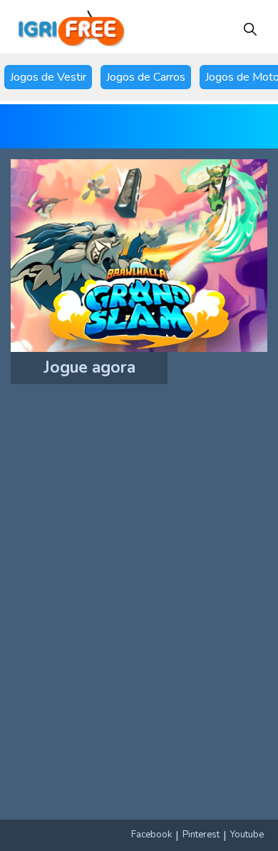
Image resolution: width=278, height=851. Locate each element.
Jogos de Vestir (48, 77)
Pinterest (201, 834)
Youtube (247, 834)
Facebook (151, 834)
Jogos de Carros (145, 77)
